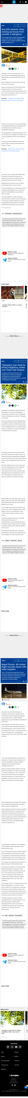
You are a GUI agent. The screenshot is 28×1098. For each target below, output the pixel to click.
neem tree (20, 540)
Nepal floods (11, 915)
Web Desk (8, 66)
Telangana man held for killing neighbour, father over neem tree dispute (13, 367)
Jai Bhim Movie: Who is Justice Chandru (12, 305)
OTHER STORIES (5, 284)
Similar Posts (4, 1009)
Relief (6, 915)
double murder (13, 540)
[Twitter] (12, 69)
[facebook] (10, 69)
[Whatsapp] (15, 69)
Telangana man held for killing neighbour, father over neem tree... (11, 1032)
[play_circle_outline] (12, 292)
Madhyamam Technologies (11, 1091)
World (3, 660)
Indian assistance (18, 915)
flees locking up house (17, 213)
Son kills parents (8, 213)
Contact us (13, 1079)
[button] (2, 2)
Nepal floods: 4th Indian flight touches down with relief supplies (14, 667)
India (3, 25)
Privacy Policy (13, 1081)
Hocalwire (24, 1091)
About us (14, 1078)
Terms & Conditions (13, 1082)
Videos (3, 300)
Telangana (7, 540)
